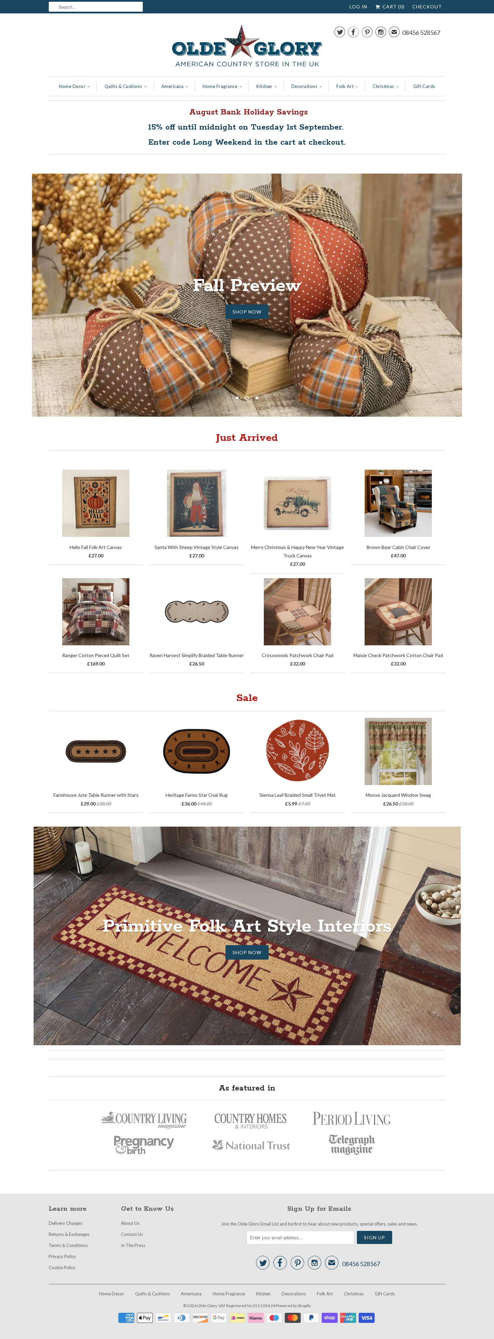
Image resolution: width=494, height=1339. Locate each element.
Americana (172, 86)
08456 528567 (421, 32)
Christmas (383, 86)
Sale (247, 698)
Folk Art (345, 86)
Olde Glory (207, 1305)
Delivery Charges (65, 1223)
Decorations (304, 86)
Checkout (427, 6)
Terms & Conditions (68, 1245)
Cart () (393, 6)
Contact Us (132, 1234)
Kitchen (264, 86)
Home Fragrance (220, 86)
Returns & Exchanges (69, 1234)
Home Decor (72, 86)
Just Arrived (247, 438)
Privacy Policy (62, 1256)
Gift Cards (424, 86)
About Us (130, 1223)
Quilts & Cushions (123, 86)
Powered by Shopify (293, 1305)
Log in (358, 6)
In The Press (133, 1245)
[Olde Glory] (247, 47)
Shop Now (247, 300)
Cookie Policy (62, 1267)
